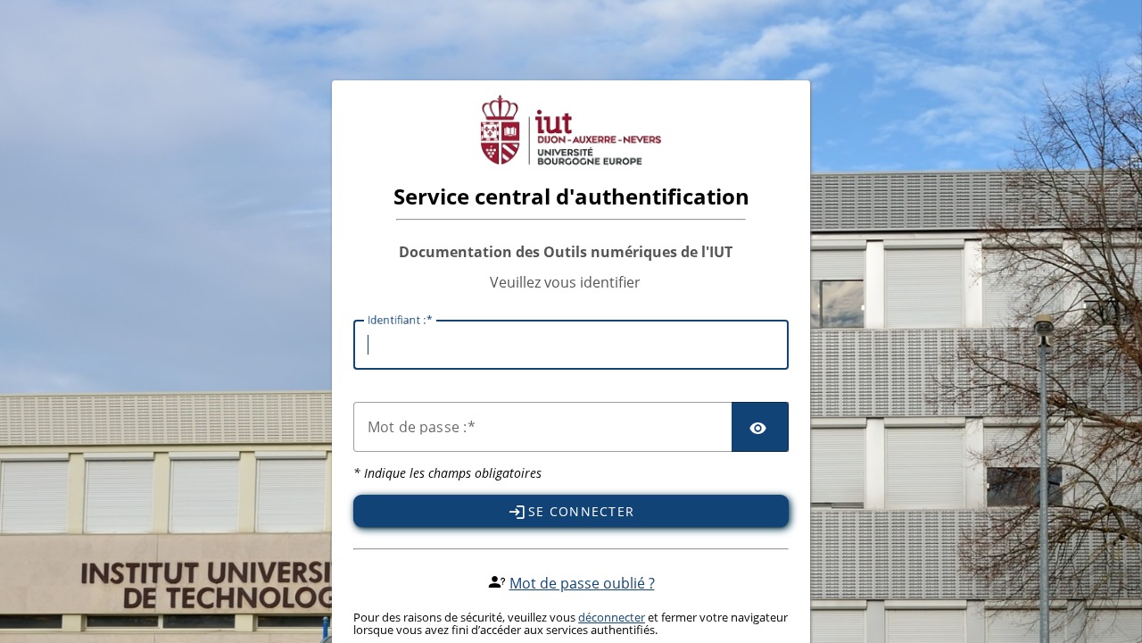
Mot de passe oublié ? (582, 583)
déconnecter (611, 617)
